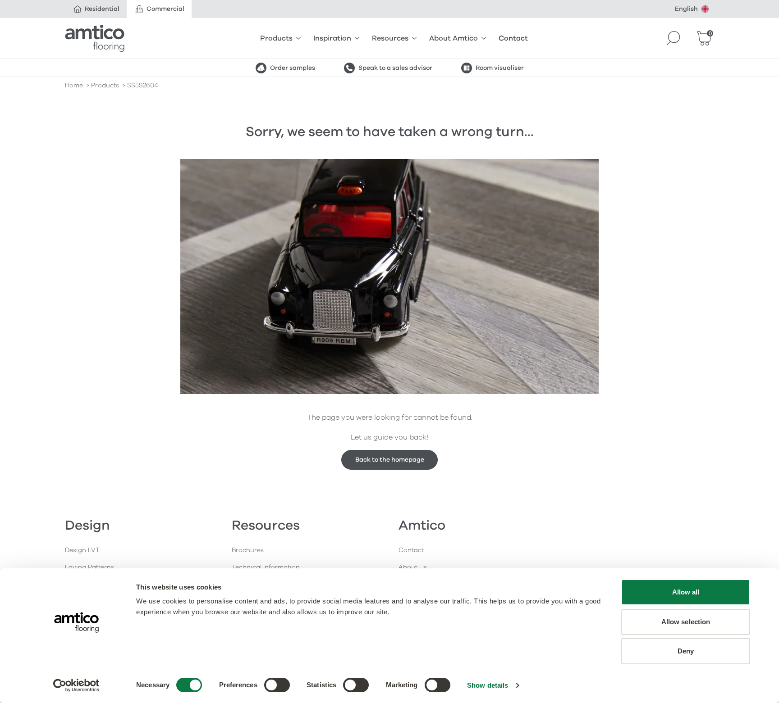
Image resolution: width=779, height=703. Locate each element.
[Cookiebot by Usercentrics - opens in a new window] (76, 685)
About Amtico (453, 38)
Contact (513, 38)
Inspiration (332, 38)
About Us (413, 567)
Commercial (165, 9)
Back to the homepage (389, 459)
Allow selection (685, 622)
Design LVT (82, 550)
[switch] (277, 685)
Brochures (248, 550)
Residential (102, 9)
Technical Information (266, 567)
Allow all (686, 592)
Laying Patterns (89, 567)
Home (74, 85)
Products (276, 38)
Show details (487, 685)
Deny (686, 651)
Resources (390, 38)
